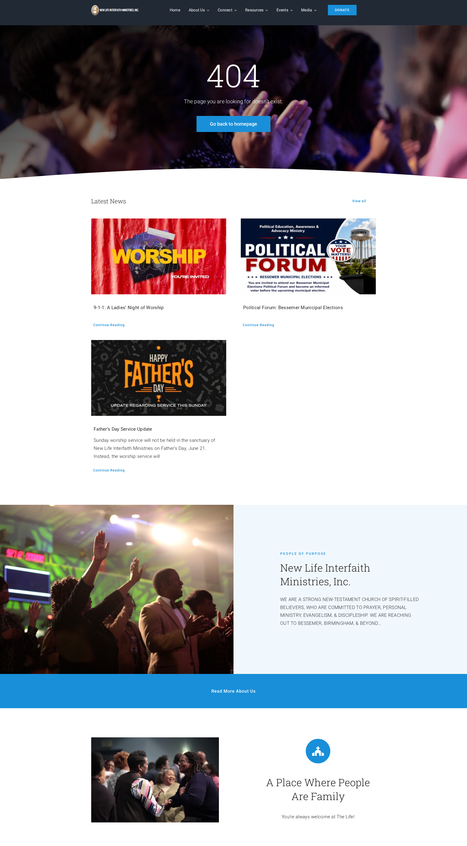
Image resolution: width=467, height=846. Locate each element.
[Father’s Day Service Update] (158, 378)
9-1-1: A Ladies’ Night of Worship (129, 307)
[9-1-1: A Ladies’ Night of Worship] (158, 256)
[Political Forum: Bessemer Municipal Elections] (308, 256)
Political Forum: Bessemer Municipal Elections (293, 307)
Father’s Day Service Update (123, 429)
